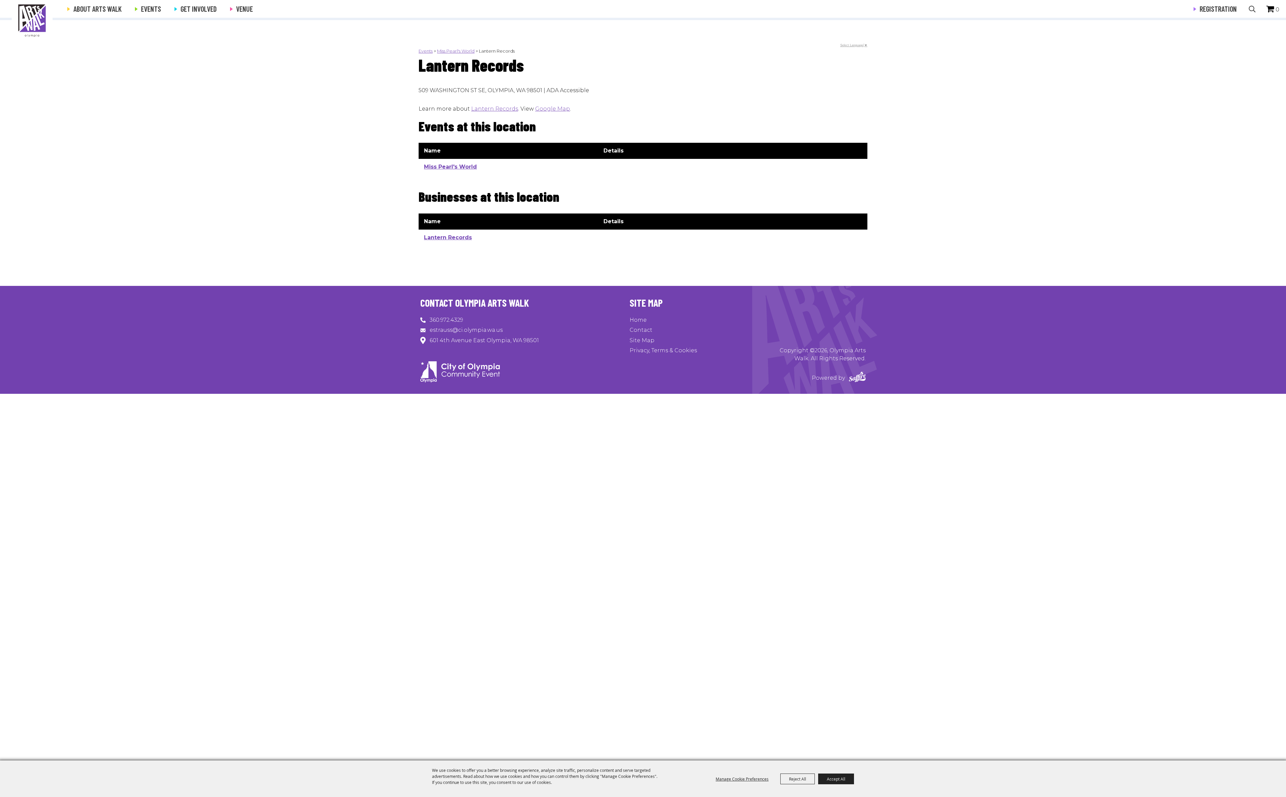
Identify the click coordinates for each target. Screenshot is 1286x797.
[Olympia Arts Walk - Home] (460, 380)
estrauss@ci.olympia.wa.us (466, 330)
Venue (244, 8)
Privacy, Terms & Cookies (663, 350)
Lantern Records (494, 109)
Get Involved (199, 8)
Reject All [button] (797, 779)
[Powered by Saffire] (857, 378)
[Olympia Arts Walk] (32, 20)
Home (638, 320)
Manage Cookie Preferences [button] (742, 779)
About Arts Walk (97, 8)
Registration (1218, 8)
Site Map (642, 340)
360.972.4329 (446, 320)
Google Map (552, 109)
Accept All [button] (836, 779)
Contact (641, 330)
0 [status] (1277, 9)
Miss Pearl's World (456, 51)
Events (151, 8)
